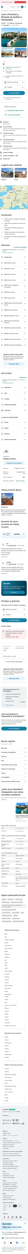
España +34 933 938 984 (9, 1199)
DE (10, 1206)
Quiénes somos (6, 1133)
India (6, 965)
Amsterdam (10, 899)
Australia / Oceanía (9, 939)
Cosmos (7, 1040)
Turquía (6, 1017)
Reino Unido (8, 988)
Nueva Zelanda (8, 971)
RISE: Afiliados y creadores (9, 1184)
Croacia (6, 982)
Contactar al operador (13, 115)
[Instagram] (12, 1217)
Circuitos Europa (6, 912)
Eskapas (7, 1057)
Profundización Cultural (10, 1086)
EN (5, 1206)
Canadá (7, 1019)
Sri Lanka (7, 974)
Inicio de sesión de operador (10, 1168)
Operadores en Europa (17, 902)
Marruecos (7, 954)
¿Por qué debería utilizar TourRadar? (12, 1142)
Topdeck (7, 1048)
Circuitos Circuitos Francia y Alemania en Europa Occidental (12, 906)
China (6, 963)
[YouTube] (20, 1217)
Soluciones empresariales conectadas (12, 1155)
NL (5, 1209)
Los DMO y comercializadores (10, 1186)
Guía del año (6, 1173)
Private (6, 1100)
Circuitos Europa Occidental (9, 909)
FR (20, 1206)
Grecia (6, 991)
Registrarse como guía (8, 1175)
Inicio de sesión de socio (9, 1190)
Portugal (7, 1008)
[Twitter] (8, 1217)
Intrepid (6, 1045)
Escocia (6, 1011)
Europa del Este (9, 985)
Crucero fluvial (18, 899)
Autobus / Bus (8, 1089)
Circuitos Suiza (15, 918)
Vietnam (7, 979)
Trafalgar (7, 1051)
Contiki (6, 1037)
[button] (14, 68)
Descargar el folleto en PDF (15, 110)
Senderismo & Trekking (10, 1074)
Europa (6, 942)
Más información (20, 480)
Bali (5, 960)
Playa (6, 1094)
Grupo (22, 912)
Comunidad (5, 1148)
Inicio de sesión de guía (8, 1177)
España (6, 1014)
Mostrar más (4, 556)
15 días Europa (5, 902)
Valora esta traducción (7, 252)
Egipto (6, 951)
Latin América (8, 945)
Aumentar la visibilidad (8, 1164)
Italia (6, 1002)
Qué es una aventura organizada (11, 1153)
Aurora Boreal (8, 1077)
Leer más (9, 515)
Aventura (7, 1068)
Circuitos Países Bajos (18, 921)
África (6, 934)
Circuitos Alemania (6, 921)
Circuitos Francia (6, 918)
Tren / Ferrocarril (9, 1092)
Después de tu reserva (8, 1144)
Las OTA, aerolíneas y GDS (9, 1188)
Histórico (15, 915)
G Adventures (8, 1042)
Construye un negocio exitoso (10, 1160)
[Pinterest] (16, 1217)
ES (15, 1206)
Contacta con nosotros (8, 1195)
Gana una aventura (11, 1140)
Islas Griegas (8, 994)
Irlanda (6, 999)
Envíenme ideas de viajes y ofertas (14, 1238)
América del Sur (9, 948)
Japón (6, 968)
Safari (6, 1083)
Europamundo (8, 1054)
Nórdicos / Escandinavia (10, 1005)
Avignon (4, 899)
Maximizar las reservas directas (10, 1166)
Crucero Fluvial (8, 1080)
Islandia (6, 996)
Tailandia (7, 977)
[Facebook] (4, 1217)
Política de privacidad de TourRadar (14, 1248)
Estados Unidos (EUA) (10, 1025)
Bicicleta (7, 1071)
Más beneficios (10, 705)
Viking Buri (4, 507)
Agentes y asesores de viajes (10, 1182)
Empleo (10, 1135)
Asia (6, 936)
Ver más (18, 880)
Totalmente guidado (7, 915)
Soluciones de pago (8, 1162)
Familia (6, 1097)
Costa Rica (7, 1022)
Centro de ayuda (7, 1197)
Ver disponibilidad (14, 93)
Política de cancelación (8, 1146)
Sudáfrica (7, 957)
